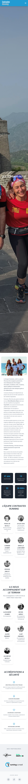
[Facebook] (14, 779)
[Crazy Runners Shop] (7, 755)
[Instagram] (8, 779)
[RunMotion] (20, 755)
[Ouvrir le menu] (25, 3)
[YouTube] (19, 779)
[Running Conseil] (14, 765)
